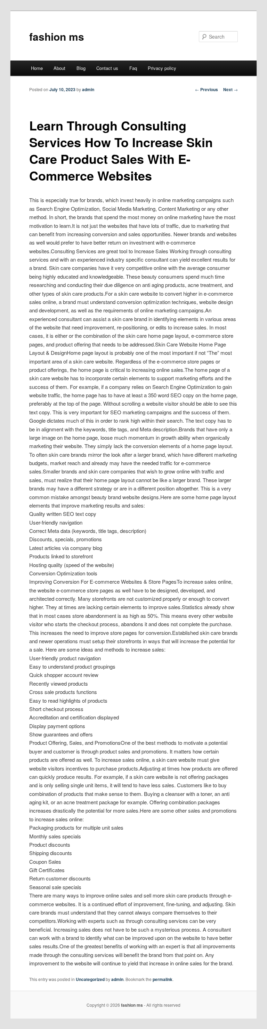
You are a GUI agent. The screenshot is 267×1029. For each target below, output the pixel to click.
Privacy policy (162, 68)
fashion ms (56, 36)
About (59, 68)
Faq (133, 68)
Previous (206, 89)
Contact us (107, 68)
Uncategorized (90, 979)
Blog (81, 68)
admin (88, 89)
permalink (162, 979)
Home (37, 68)
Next (230, 89)
